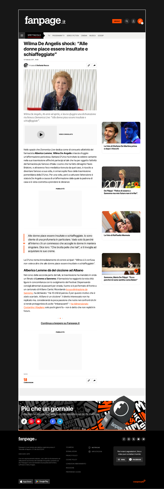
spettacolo (34, 35)
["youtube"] (38, 421)
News (26, 374)
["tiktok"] (24, 421)
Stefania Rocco (42, 65)
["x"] (46, 421)
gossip (101, 35)
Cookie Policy (71, 460)
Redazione (70, 468)
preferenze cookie (73, 472)
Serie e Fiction (73, 35)
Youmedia (70, 447)
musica (92, 35)
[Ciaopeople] (139, 482)
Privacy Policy (72, 455)
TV (49, 35)
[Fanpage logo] (42, 21)
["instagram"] (31, 421)
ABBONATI (117, 21)
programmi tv (58, 35)
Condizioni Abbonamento (76, 464)
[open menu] (22, 35)
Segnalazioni (71, 451)
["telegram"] (60, 421)
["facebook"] (53, 421)
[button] (94, 65)
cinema (84, 35)
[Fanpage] (28, 439)
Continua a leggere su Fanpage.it (60, 323)
